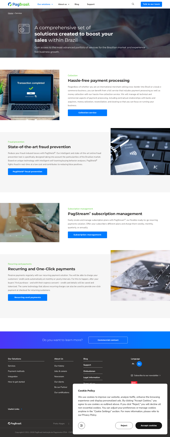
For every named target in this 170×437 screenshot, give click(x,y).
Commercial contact (108, 340)
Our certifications (61, 392)
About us (62, 4)
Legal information (91, 377)
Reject (124, 425)
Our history (59, 366)
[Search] (136, 4)
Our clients (59, 381)
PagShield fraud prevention (27, 171)
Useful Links (13, 409)
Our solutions (43, 4)
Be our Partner (60, 387)
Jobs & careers (60, 371)
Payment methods (16, 371)
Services (11, 366)
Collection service (87, 112)
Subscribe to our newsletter (146, 375)
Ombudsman (89, 371)
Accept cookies (149, 425)
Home (10, 13)
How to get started (16, 381)
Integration (13, 376)
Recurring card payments (27, 297)
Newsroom (59, 376)
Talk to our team (151, 4)
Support (91, 4)
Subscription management (87, 235)
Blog (77, 4)
